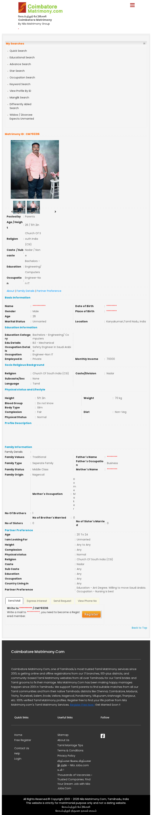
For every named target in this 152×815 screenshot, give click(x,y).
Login (17, 758)
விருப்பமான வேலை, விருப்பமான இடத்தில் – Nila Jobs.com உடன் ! (74, 765)
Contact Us (21, 748)
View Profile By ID (20, 91)
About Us (63, 740)
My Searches (15, 43)
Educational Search (22, 57)
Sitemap (63, 735)
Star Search (17, 71)
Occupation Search (22, 77)
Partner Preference (49, 291)
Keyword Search (20, 84)
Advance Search (20, 64)
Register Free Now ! (82, 705)
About (10, 291)
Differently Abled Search (20, 106)
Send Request (62, 601)
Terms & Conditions (70, 750)
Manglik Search (19, 97)
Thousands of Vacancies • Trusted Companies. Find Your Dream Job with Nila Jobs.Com (74, 781)
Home (18, 735)
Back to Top (139, 628)
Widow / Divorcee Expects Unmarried (22, 117)
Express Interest (37, 601)
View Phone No (87, 601)
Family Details (25, 291)
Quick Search (18, 51)
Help (17, 753)
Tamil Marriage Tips (70, 745)
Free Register (22, 740)
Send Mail (14, 601)
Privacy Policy (66, 756)
